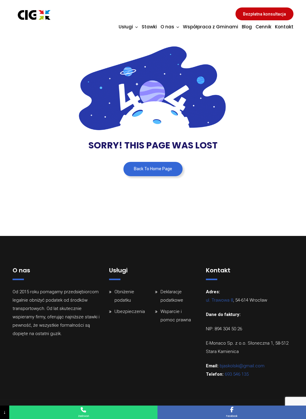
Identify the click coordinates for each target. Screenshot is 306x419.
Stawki (149, 27)
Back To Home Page (153, 168)
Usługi (126, 27)
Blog (247, 27)
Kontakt (284, 27)
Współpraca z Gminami (210, 27)
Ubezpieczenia (129, 311)
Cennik (263, 27)
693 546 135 (237, 374)
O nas (167, 27)
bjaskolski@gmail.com (242, 366)
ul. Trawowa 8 (219, 300)
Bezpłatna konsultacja (264, 14)
